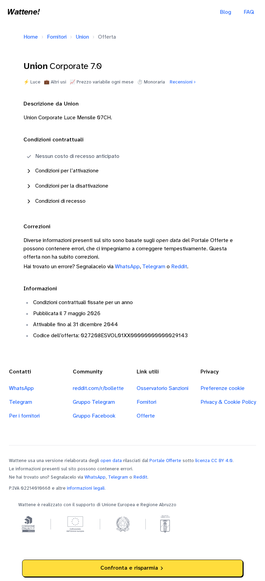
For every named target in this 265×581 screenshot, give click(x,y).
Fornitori (57, 37)
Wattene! (23, 12)
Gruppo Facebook (94, 416)
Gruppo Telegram (94, 402)
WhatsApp (127, 267)
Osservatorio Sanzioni (162, 388)
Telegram (153, 267)
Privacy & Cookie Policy (228, 402)
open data (111, 460)
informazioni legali (86, 488)
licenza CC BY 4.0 (214, 460)
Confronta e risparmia (129, 568)
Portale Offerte (165, 460)
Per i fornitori (24, 416)
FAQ (249, 12)
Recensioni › (183, 82)
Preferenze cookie (222, 388)
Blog (225, 12)
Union (82, 37)
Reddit (179, 267)
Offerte (146, 416)
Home (30, 37)
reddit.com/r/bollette (98, 388)
